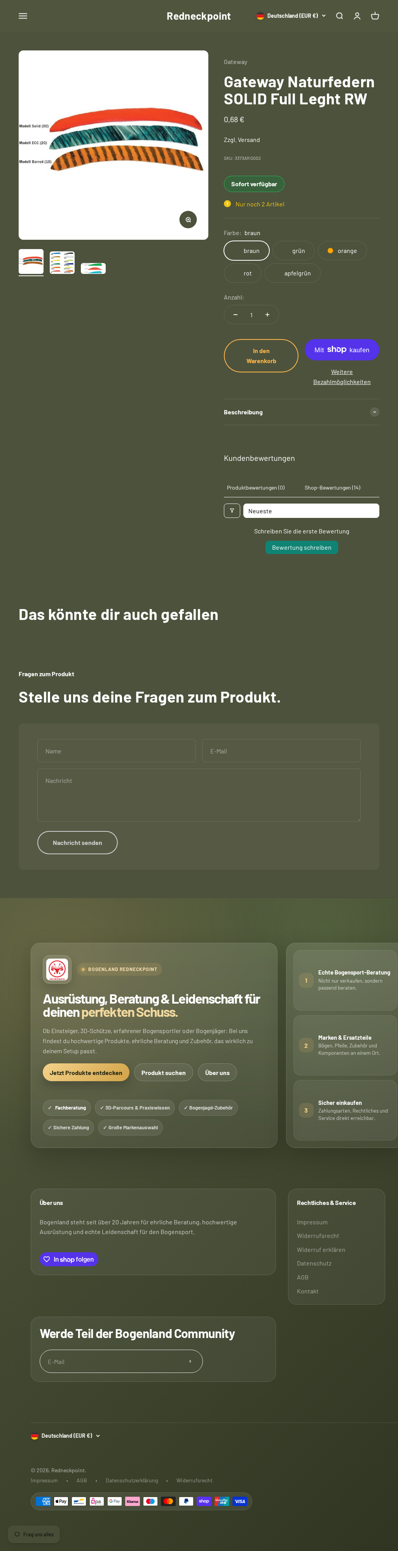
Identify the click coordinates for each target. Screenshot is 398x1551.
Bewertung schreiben (302, 547)
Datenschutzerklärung (132, 1480)
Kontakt (308, 1291)
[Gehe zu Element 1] (31, 262)
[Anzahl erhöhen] (267, 314)
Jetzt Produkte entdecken (86, 1072)
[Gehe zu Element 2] (62, 263)
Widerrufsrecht (318, 1235)
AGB (303, 1277)
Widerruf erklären (321, 1249)
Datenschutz (314, 1263)
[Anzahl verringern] (235, 314)
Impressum (312, 1222)
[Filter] (232, 511)
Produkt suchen (163, 1072)
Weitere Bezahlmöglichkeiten (342, 376)
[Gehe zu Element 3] (93, 270)
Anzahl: (234, 297)
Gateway (235, 61)
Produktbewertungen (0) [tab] (256, 487)
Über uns (217, 1072)
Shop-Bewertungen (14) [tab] (332, 487)
